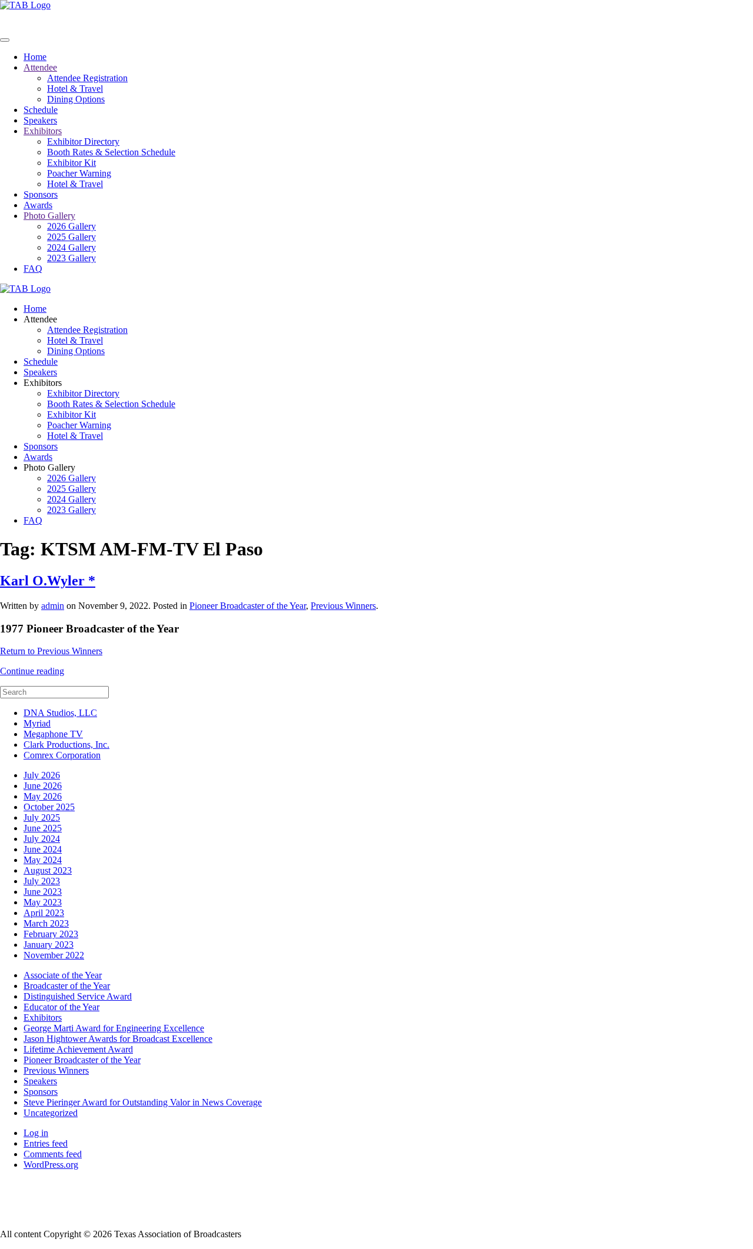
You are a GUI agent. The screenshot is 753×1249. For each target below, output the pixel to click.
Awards (38, 205)
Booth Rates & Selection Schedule (111, 152)
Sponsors (41, 194)
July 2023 (42, 881)
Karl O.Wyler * (47, 580)
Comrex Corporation (62, 755)
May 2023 (43, 902)
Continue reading (32, 671)
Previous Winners (343, 606)
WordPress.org (51, 1165)
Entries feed (46, 1143)
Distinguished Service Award (78, 996)
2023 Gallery (71, 258)
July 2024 (42, 839)
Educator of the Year (61, 1007)
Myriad (37, 723)
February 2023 (51, 934)
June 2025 (43, 828)
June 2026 (43, 786)
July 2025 (42, 817)
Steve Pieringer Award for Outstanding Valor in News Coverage (143, 1102)
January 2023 (49, 945)
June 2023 (43, 892)
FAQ (33, 269)
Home (35, 57)
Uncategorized (51, 1113)
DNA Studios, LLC (60, 713)
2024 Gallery (71, 247)
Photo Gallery (49, 216)
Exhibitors (43, 131)
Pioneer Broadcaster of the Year (247, 606)
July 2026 (42, 775)
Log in (36, 1133)
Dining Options (76, 99)
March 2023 (46, 923)
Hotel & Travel (75, 89)
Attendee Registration (87, 78)
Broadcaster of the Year (67, 986)
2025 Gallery (71, 237)
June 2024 (43, 849)
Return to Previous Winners (51, 651)
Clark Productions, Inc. (66, 745)
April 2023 (44, 913)
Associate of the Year (63, 975)
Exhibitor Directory (83, 141)
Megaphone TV (53, 734)
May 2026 (43, 796)
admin (52, 606)
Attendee (40, 67)
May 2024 (43, 860)
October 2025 (49, 807)
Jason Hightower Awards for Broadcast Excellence (118, 1039)
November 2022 (54, 955)
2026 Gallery (71, 226)
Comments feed (53, 1154)
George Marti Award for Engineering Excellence (114, 1028)
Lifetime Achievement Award (78, 1049)
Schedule (41, 110)
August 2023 (48, 870)
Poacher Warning (79, 173)
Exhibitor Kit (71, 163)
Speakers (40, 120)
